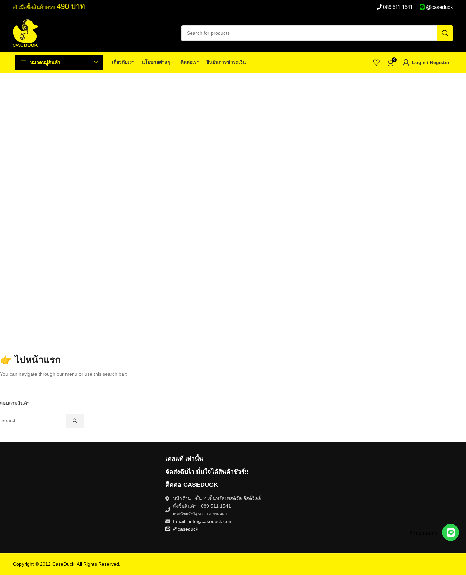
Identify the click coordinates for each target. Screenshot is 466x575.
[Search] (75, 421)
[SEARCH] (445, 33)
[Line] (450, 532)
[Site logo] (25, 32)
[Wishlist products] (376, 62)
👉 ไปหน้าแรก (30, 360)
